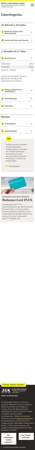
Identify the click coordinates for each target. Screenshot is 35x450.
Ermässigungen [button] (10, 124)
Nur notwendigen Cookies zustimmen (8, 438)
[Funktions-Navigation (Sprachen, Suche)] (32, 5)
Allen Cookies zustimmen (26, 436)
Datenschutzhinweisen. (24, 418)
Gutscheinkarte (14, 166)
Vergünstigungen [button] (11, 131)
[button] (17, 32)
